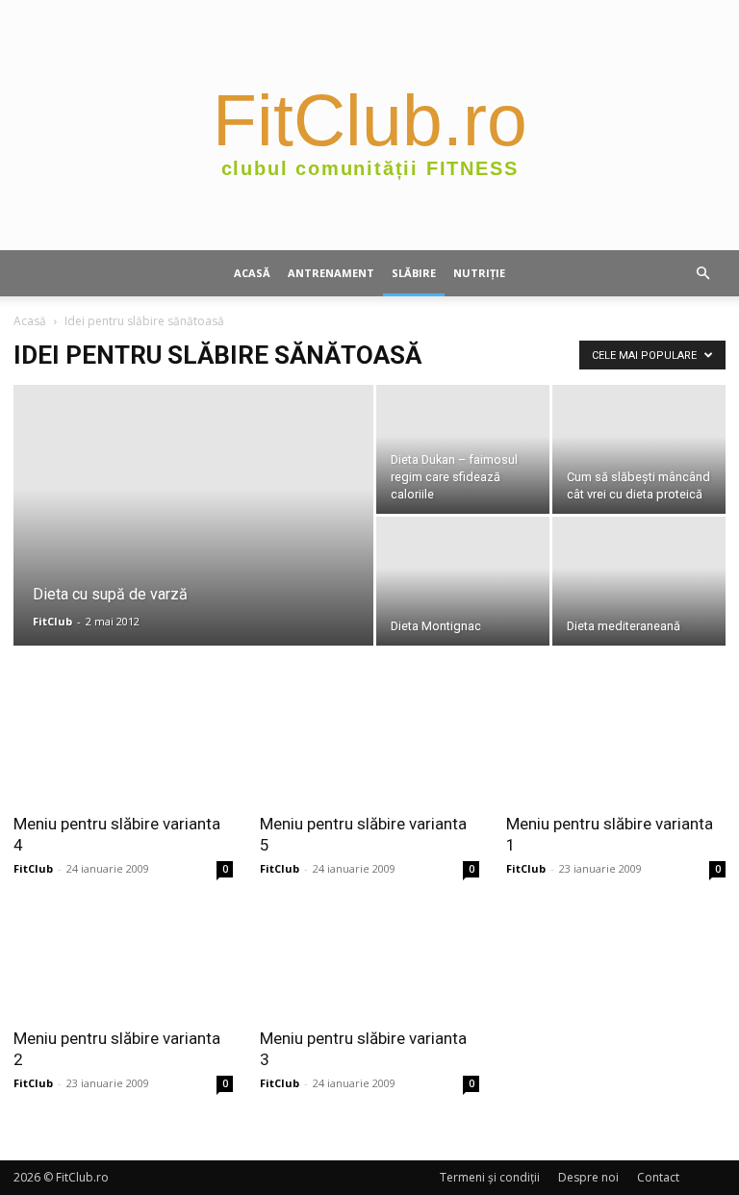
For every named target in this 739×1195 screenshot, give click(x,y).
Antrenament (331, 273)
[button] (702, 274)
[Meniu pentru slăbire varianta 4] (123, 746)
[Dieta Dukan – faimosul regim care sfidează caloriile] (462, 449)
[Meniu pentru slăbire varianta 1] (616, 746)
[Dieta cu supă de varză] (193, 541)
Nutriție (479, 273)
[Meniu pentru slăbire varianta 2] (123, 961)
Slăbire (414, 273)
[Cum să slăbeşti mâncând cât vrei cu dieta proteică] (639, 449)
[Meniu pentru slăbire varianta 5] (369, 746)
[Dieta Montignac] (462, 581)
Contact (658, 1177)
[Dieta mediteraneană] (639, 581)
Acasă (252, 273)
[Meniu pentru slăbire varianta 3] (369, 961)
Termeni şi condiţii (490, 1177)
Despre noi (588, 1177)
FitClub (52, 621)
